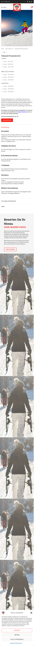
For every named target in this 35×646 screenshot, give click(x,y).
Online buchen (7, 120)
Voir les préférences (17, 639)
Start (2, 48)
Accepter (17, 630)
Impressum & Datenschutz (16, 643)
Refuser (16, 635)
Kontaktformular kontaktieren (17, 244)
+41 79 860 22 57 (6, 1)
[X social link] (29, 2)
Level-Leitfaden (10, 249)
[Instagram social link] (32, 2)
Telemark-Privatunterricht (21, 48)
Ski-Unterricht (9, 48)
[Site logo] (17, 7)
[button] (31, 613)
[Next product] (6, 52)
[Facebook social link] (27, 2)
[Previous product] (2, 52)
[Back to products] (4, 52)
